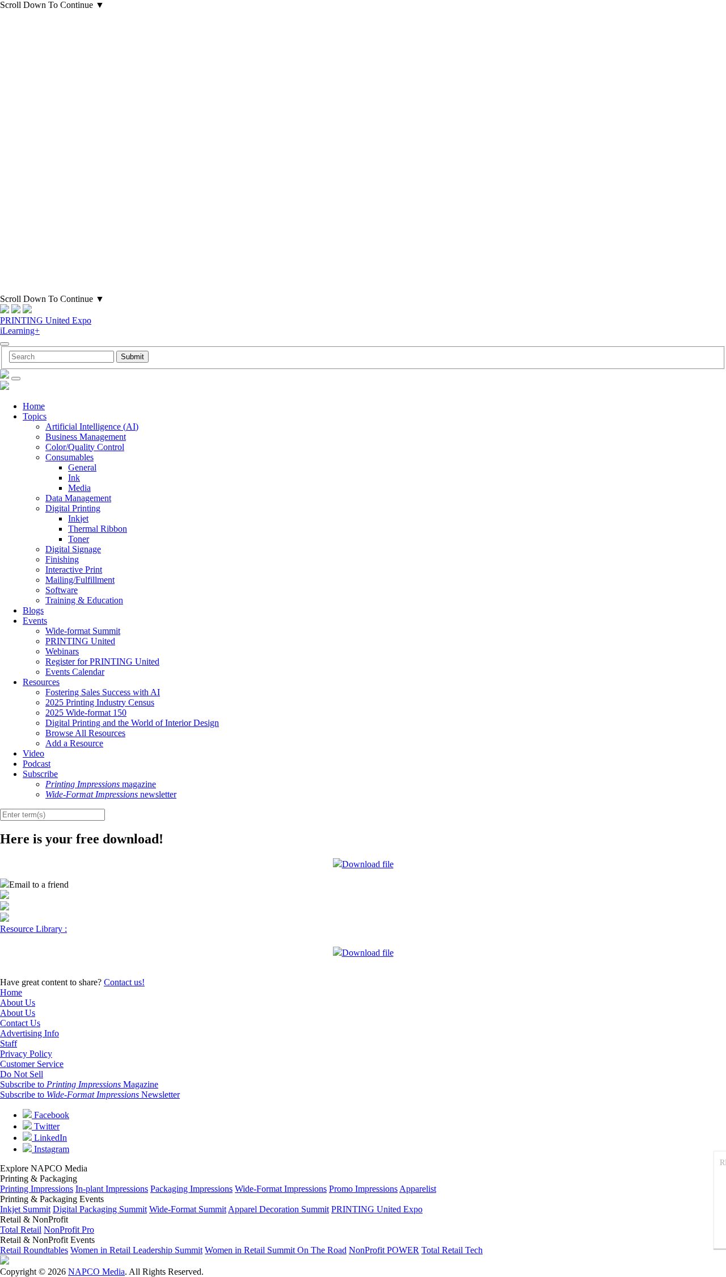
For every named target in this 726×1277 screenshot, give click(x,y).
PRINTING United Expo (45, 320)
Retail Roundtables (34, 1250)
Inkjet (78, 518)
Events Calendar (74, 672)
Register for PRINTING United (102, 661)
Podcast (36, 763)
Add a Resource (74, 743)
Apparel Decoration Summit (278, 1209)
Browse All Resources (85, 733)
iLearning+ (20, 330)
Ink (74, 477)
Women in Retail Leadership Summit (136, 1250)
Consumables (69, 457)
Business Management (85, 437)
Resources (41, 682)
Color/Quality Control (84, 447)
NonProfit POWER (384, 1250)
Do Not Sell (21, 1074)
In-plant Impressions (111, 1189)
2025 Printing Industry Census (99, 702)
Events (35, 620)
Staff (8, 1043)
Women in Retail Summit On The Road (276, 1250)
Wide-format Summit (82, 631)
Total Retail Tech (452, 1250)
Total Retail (20, 1229)
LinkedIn (49, 1137)
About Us (17, 1002)
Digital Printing (72, 508)
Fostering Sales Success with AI (102, 692)
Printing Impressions (36, 1189)
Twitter (46, 1126)
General (82, 467)
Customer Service (32, 1064)
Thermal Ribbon (97, 529)
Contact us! (124, 982)
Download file (368, 864)
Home (34, 406)
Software (61, 590)
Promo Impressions (363, 1189)
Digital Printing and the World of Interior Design (132, 723)
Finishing (62, 559)
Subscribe (40, 774)
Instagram (50, 1149)
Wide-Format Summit (187, 1209)
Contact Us (20, 1023)
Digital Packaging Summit (100, 1209)
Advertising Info (29, 1033)
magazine (100, 784)
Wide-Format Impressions (281, 1189)
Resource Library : (33, 929)
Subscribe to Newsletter (90, 1094)
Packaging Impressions (191, 1189)
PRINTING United (80, 641)
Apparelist (417, 1189)
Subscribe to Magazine (79, 1084)
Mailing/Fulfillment (80, 580)
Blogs (33, 610)
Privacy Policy (26, 1053)
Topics (35, 416)
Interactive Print (73, 569)
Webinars (62, 651)
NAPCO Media (96, 1271)
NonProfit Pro (69, 1229)
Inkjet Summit (25, 1209)
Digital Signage (73, 549)
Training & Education (84, 600)
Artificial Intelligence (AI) (91, 426)
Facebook (50, 1115)
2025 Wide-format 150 (85, 712)
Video (33, 753)
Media (79, 488)
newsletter (110, 794)
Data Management (78, 498)
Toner (78, 539)
